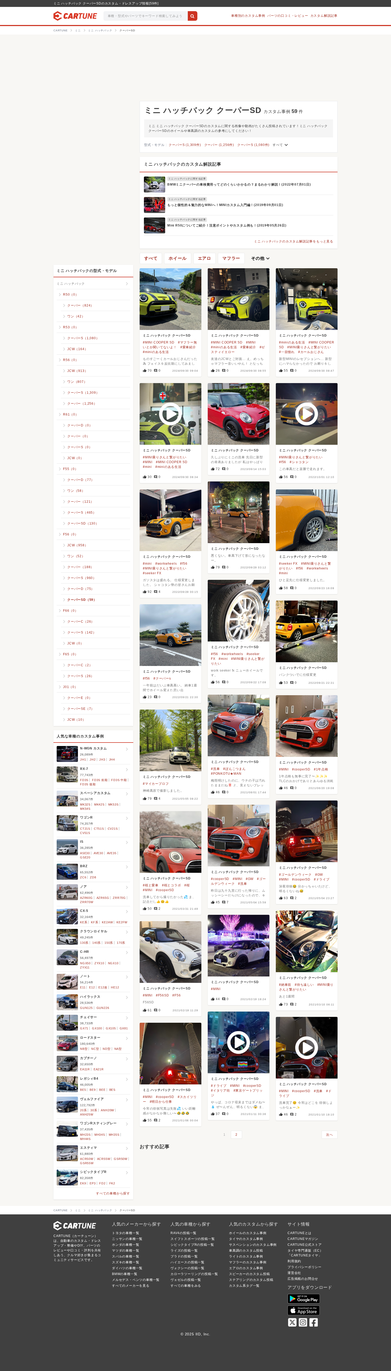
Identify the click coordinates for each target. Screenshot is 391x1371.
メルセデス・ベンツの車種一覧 (136, 1280)
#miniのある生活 (156, 352)
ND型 (106, 1048)
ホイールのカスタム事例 (248, 1233)
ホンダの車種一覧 (125, 1245)
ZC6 (83, 877)
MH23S (85, 1134)
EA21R (99, 1069)
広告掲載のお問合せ (303, 1279)
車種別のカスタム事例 (248, 16)
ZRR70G (119, 897)
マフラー (231, 258)
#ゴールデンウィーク (295, 875)
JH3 (102, 759)
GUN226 (103, 1007)
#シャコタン (299, 462)
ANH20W (107, 1110)
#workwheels (166, 563)
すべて (281, 145)
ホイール (177, 258)
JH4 (112, 759)
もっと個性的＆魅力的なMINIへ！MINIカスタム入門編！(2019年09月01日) (225, 205)
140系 (96, 942)
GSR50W (120, 1158)
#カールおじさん (311, 352)
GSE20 (85, 857)
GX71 (84, 1028)
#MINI (251, 342)
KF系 (94, 922)
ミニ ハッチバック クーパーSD (167, 335)
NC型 (95, 1048)
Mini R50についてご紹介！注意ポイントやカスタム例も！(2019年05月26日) (226, 225)
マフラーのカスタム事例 (248, 1262)
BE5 (83, 1089)
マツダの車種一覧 (125, 1250)
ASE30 (85, 853)
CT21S (85, 828)
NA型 (118, 1048)
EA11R (85, 1069)
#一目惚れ (287, 352)
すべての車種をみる (185, 1286)
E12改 (102, 987)
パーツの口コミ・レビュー (287, 16)
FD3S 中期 (119, 780)
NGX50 (85, 963)
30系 (93, 1110)
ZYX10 (99, 963)
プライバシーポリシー (305, 1267)
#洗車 (215, 769)
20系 (83, 1110)
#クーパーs (162, 678)
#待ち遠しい (304, 985)
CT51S (99, 828)
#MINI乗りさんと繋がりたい (309, 347)
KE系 (83, 922)
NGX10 (113, 963)
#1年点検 (321, 769)
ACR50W (86, 1158)
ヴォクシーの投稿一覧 (187, 1268)
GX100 (97, 1028)
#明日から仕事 (161, 1102)
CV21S (113, 828)
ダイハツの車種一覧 (127, 1268)
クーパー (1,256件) (219, 145)
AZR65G (103, 897)
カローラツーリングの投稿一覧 (194, 1274)
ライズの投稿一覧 (184, 1250)
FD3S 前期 (100, 780)
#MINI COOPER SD (158, 342)
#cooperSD (301, 769)
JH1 (83, 759)
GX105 (111, 1028)
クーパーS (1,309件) (185, 145)
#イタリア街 (220, 1090)
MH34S (99, 1134)
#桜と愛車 (151, 885)
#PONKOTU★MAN (226, 773)
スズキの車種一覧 (125, 1262)
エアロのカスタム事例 (246, 1268)
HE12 (115, 987)
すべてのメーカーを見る (130, 1286)
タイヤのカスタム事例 (246, 1239)
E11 (82, 987)
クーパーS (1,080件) (253, 145)
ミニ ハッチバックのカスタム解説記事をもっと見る (293, 241)
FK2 (112, 1183)
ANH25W (86, 1114)
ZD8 (93, 877)
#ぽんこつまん (234, 769)
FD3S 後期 (88, 784)
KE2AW (107, 922)
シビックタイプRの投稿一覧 (192, 1245)
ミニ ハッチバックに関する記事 (187, 178)
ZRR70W (86, 902)
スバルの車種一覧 (125, 1256)
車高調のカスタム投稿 (246, 1250)
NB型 (84, 1048)
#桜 (187, 885)
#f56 (282, 462)
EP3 (92, 1183)
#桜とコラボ (171, 885)
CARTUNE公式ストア (305, 1245)
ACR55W (103, 1158)
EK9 (83, 1183)
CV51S (85, 833)
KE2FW (122, 922)
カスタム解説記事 (324, 16)
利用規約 (294, 1261)
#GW (319, 875)
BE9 (92, 1089)
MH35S (114, 1134)
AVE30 (98, 853)
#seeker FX (152, 573)
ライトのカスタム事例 (246, 1256)
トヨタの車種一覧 (125, 1233)
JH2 (92, 759)
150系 (109, 942)
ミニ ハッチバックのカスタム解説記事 (182, 164)
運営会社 (294, 1273)
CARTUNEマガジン (303, 1239)
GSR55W (87, 1163)
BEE (102, 1089)
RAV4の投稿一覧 (183, 1233)
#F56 (176, 995)
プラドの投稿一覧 (184, 1256)
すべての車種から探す (113, 1193)
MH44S (85, 1139)
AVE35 (112, 853)
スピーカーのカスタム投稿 (249, 1274)
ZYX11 (85, 967)
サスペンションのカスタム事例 (253, 1245)
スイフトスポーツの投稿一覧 (192, 1239)
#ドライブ (322, 879)
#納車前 (285, 985)
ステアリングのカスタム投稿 (251, 1280)
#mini (147, 467)
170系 (121, 942)
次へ (329, 1135)
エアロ (204, 258)
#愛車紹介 (188, 347)
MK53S (113, 804)
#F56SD (162, 995)
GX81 (124, 1028)
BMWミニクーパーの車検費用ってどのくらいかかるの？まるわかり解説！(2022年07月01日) (239, 184)
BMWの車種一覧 (124, 1274)
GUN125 (86, 1007)
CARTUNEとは (299, 1233)
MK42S (99, 804)
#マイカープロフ (156, 784)
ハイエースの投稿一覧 (187, 1262)
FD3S (84, 780)
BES (112, 1089)
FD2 (102, 1183)
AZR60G (86, 897)
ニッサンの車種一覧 (127, 1239)
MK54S (85, 808)
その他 (261, 258)
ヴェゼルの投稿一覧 (185, 1280)
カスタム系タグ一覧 (244, 1286)
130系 (84, 942)
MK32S (85, 804)
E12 (92, 987)
